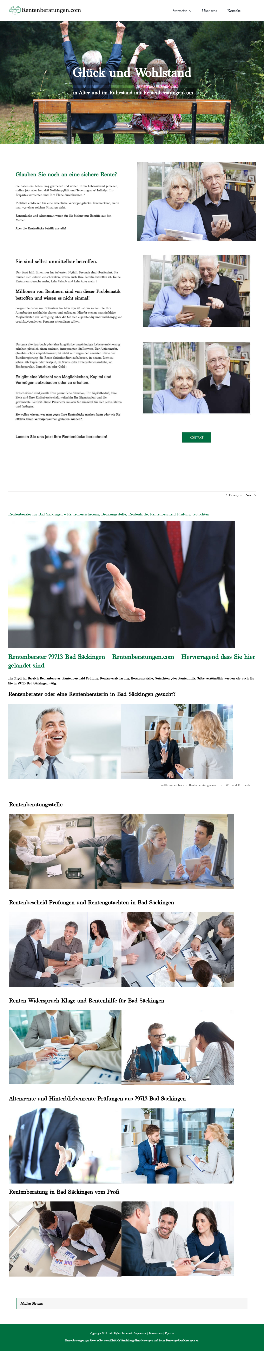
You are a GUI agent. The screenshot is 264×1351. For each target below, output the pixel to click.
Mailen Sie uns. (31, 1303)
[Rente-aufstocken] (196, 337)
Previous (235, 495)
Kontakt (169, 1333)
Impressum (140, 1333)
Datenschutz (156, 1333)
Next (249, 495)
